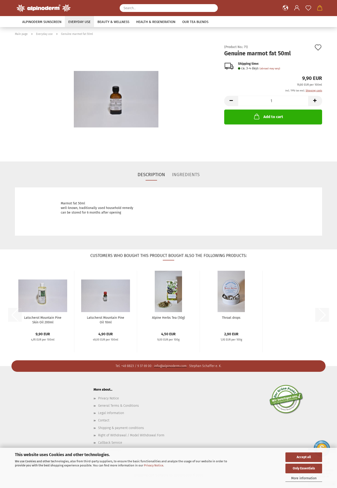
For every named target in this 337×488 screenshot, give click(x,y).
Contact (103, 420)
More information (304, 478)
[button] (285, 8)
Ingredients (186, 174)
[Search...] (212, 8)
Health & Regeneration (155, 22)
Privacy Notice (153, 465)
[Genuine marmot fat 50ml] (116, 97)
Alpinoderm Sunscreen (41, 22)
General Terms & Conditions (118, 406)
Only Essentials (304, 468)
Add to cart (273, 116)
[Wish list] (308, 8)
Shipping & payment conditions (121, 428)
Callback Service (110, 443)
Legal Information (111, 413)
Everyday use (79, 22)
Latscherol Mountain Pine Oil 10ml (105, 320)
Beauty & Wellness (113, 22)
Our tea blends (195, 22)
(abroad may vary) (270, 68)
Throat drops (231, 318)
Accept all (304, 457)
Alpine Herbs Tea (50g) (168, 318)
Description (151, 174)
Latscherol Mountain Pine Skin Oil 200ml (42, 320)
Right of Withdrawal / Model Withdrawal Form (131, 435)
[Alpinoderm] (45, 8)
